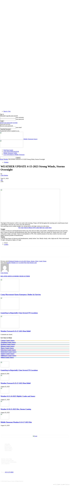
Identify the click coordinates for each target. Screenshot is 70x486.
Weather (6, 159)
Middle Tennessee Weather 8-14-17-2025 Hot (16, 422)
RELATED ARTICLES (8, 276)
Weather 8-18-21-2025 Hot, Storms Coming (16, 409)
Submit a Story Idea (6, 459)
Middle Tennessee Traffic (10, 153)
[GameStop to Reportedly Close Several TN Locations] (10, 309)
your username (20, 117)
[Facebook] (3, 184)
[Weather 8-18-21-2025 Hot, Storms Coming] (5, 406)
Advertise (7, 444)
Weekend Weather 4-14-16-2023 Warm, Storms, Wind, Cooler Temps (27, 261)
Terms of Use (8, 447)
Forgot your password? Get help (8, 122)
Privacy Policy (8, 448)
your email (19, 127)
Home (1, 159)
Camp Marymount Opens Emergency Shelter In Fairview (21, 294)
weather (6, 244)
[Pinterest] (16, 184)
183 (2, 180)
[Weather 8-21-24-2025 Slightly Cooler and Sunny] (5, 393)
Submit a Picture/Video (7, 460)
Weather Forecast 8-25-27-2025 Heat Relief (16, 331)
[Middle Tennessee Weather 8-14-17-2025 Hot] (5, 419)
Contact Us (8, 445)
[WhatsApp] (22, 184)
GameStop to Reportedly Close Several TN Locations (19, 313)
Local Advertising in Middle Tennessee (14, 154)
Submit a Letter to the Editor (8, 462)
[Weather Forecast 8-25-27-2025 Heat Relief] (10, 328)
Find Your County (8, 150)
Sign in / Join (6, 111)
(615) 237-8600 (9, 472)
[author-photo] (5, 271)
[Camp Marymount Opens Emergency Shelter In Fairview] (10, 291)
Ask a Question (5, 463)
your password (20, 119)
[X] (9, 184)
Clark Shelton (4, 175)
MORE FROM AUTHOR (22, 276)
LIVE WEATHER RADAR (11, 151)
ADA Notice (8, 450)
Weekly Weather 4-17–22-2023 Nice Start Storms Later (22, 262)
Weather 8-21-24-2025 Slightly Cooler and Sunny (18, 396)
